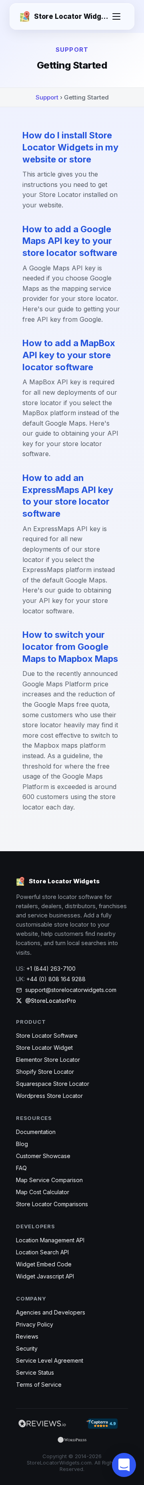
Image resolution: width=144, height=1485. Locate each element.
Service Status (35, 1372)
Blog (22, 1143)
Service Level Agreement (49, 1360)
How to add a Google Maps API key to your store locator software (69, 241)
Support (47, 97)
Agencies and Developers (50, 1312)
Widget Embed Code (44, 1264)
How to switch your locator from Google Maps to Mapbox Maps (70, 646)
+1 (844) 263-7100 (51, 968)
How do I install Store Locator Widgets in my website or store (70, 147)
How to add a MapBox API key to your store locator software (68, 355)
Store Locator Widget (44, 1047)
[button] (124, 1465)
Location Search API (42, 1252)
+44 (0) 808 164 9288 (56, 979)
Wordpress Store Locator (49, 1095)
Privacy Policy (34, 1324)
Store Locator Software (47, 1035)
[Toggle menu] (116, 16)
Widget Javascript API (45, 1276)
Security (27, 1348)
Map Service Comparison (49, 1180)
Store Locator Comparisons (52, 1204)
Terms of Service (39, 1384)
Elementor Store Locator (48, 1059)
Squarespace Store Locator (52, 1083)
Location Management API (50, 1240)
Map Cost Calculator (42, 1192)
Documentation (36, 1131)
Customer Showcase (43, 1155)
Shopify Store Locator (45, 1071)
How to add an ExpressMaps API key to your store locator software (67, 496)
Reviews (27, 1336)
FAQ (21, 1167)
